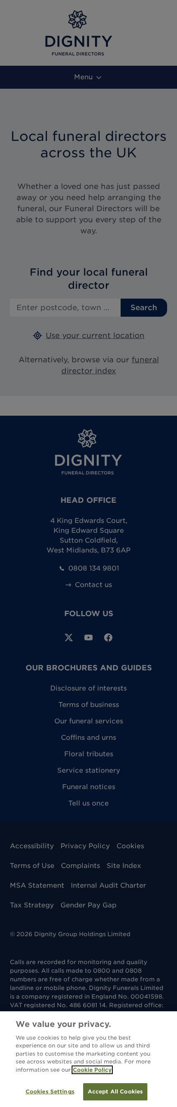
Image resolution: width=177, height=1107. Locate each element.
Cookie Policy (92, 1070)
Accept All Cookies (115, 1092)
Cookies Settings (50, 1092)
